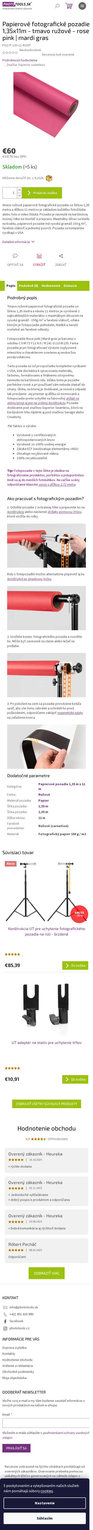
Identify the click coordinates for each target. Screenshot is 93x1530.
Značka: (25, 65)
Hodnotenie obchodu (46, 1128)
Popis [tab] (11, 285)
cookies (47, 1491)
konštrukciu (15, 512)
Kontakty (8, 1353)
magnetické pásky (70, 713)
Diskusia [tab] (70, 285)
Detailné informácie (16, 242)
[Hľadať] (57, 6)
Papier (43, 800)
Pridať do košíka (45, 193)
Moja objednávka (14, 1378)
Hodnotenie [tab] (50, 285)
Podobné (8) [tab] (28, 285)
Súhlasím (45, 1518)
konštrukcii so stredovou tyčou (29, 579)
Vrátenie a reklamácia (17, 1366)
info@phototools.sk (24, 1307)
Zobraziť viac (47, 1273)
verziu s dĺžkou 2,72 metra (56, 484)
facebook (16, 1321)
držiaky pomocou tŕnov (64, 512)
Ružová (44, 794)
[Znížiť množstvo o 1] (19, 195)
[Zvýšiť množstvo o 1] (19, 190)
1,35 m (43, 806)
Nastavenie (45, 1503)
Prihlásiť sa (16, 1448)
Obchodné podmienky (18, 1371)
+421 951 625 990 (21, 1314)
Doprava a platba (14, 1347)
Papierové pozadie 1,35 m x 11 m (61, 786)
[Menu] (82, 6)
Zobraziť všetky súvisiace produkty (46, 1104)
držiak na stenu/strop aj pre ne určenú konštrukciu (43, 400)
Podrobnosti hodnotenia (19, 60)
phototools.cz (20, 1328)
